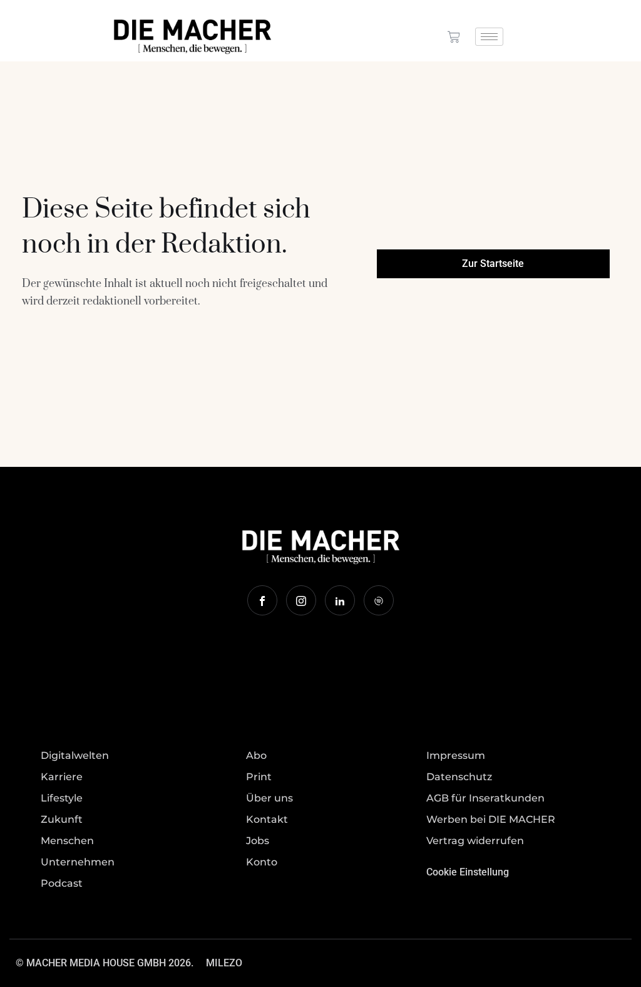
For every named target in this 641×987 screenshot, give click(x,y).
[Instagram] (301, 600)
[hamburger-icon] (489, 37)
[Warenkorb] (454, 37)
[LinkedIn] (340, 600)
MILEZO (224, 963)
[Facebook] (262, 600)
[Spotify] (379, 600)
